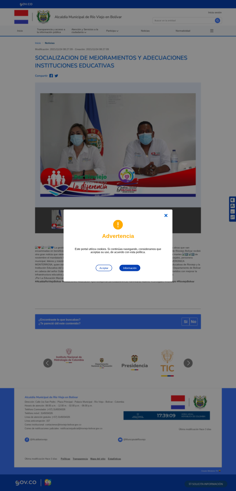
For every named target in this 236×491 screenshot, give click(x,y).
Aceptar (104, 268)
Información (129, 268)
